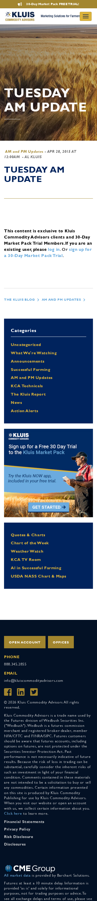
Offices (61, 642)
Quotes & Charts (28, 535)
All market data (17, 875)
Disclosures (15, 844)
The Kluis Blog (19, 299)
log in (54, 249)
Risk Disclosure (18, 837)
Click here (13, 813)
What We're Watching (34, 353)
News (16, 402)
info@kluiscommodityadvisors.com (33, 680)
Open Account (25, 642)
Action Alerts (24, 410)
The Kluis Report (28, 394)
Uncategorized (26, 344)
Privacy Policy (17, 829)
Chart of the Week (30, 543)
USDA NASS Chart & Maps (38, 576)
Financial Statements (24, 822)
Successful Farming (30, 369)
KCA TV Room (26, 559)
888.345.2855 (15, 664)
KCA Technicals (27, 386)
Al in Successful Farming (36, 567)
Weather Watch (27, 551)
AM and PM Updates (24, 151)
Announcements (27, 361)
